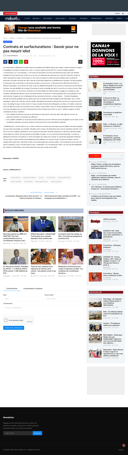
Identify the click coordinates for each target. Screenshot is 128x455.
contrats (41, 177)
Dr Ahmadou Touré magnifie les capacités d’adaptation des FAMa (112, 138)
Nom (4, 295)
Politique (12, 38)
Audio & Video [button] (60, 18)
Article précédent (36, 192)
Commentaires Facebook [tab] (32, 288)
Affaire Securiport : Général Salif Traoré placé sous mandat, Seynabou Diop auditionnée (43, 236)
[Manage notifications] (123, 445)
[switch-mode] (123, 13)
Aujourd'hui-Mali (107, 239)
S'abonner (37, 433)
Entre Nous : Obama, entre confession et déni (112, 274)
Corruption (20, 38)
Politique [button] (72, 18)
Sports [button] (119, 18)
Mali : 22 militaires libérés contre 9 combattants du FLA (113, 314)
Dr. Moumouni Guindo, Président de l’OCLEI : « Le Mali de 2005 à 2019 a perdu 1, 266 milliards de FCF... (15, 270)
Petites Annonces (10, 13)
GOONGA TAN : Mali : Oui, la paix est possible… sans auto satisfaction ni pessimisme (113, 234)
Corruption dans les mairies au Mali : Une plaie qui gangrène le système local (70, 236)
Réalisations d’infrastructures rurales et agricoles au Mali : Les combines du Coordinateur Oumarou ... (70, 270)
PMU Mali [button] (36, 18)
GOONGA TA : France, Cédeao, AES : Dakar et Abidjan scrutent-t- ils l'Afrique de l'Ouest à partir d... (112, 261)
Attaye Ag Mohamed (64, 177)
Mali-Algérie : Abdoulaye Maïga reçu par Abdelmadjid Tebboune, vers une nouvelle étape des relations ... (112, 339)
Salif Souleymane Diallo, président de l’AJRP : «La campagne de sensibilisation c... (62, 197)
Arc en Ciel (61, 241)
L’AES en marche (109, 219)
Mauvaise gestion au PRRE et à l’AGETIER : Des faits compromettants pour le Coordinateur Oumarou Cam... (15, 237)
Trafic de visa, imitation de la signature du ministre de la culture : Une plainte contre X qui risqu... (43, 270)
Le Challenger (107, 249)
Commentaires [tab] (11, 288)
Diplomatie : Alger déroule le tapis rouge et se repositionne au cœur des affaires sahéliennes (113, 353)
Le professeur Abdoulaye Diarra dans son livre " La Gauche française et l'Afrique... (23, 197)
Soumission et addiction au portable (112, 113)
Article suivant (49, 192)
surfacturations (15, 177)
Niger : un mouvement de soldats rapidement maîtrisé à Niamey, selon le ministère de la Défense (105, 177)
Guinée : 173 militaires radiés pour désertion (111, 324)
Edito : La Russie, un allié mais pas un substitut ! (112, 125)
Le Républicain (7, 276)
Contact (117, 13)
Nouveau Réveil (7, 243)
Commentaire (7, 303)
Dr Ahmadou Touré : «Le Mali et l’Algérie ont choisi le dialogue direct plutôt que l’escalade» (113, 86)
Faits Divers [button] (47, 18)
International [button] (96, 18)
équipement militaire (29, 177)
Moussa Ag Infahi (16, 181)
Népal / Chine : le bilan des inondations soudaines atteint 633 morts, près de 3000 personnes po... (106, 166)
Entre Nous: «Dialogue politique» (112, 246)
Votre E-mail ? (49, 295)
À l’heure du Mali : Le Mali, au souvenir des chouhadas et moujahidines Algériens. (112, 101)
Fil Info (27, 18)
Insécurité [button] (108, 18)
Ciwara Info (34, 241)
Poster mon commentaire (13, 328)
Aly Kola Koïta (51, 177)
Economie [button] (83, 18)
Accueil (5, 38)
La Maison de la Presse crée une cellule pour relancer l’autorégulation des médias (106, 198)
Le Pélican (106, 128)
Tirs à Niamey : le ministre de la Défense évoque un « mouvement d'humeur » (106, 188)
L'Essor (105, 92)
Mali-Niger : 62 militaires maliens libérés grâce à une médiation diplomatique (112, 302)
